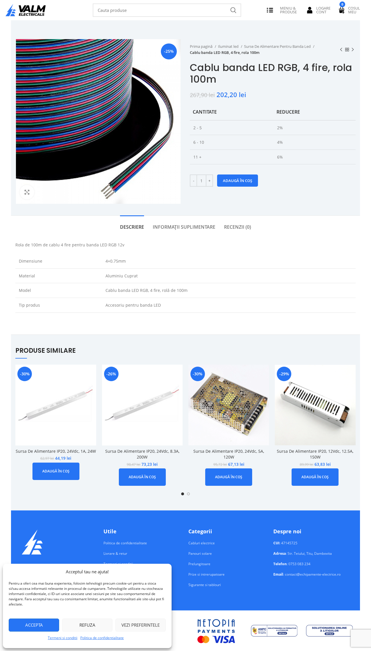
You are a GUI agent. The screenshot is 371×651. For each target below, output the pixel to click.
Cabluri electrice (201, 543)
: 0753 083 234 (291, 564)
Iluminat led (228, 46)
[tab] (132, 224)
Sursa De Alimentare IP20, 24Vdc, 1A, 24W (56, 451)
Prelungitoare (199, 564)
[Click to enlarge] (27, 192)
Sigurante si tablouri (204, 585)
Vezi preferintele (140, 625)
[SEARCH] (233, 10)
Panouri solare (200, 553)
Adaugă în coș (237, 180)
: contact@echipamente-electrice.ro (307, 574)
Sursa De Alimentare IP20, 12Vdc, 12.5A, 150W (315, 454)
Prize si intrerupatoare (206, 574)
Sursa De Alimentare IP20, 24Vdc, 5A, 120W (228, 454)
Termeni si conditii (62, 637)
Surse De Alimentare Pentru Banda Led (278, 46)
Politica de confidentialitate (102, 637)
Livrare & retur (115, 553)
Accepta (34, 625)
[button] (55, 471)
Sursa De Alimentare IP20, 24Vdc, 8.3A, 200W (142, 454)
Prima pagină (201, 46)
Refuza (87, 625)
